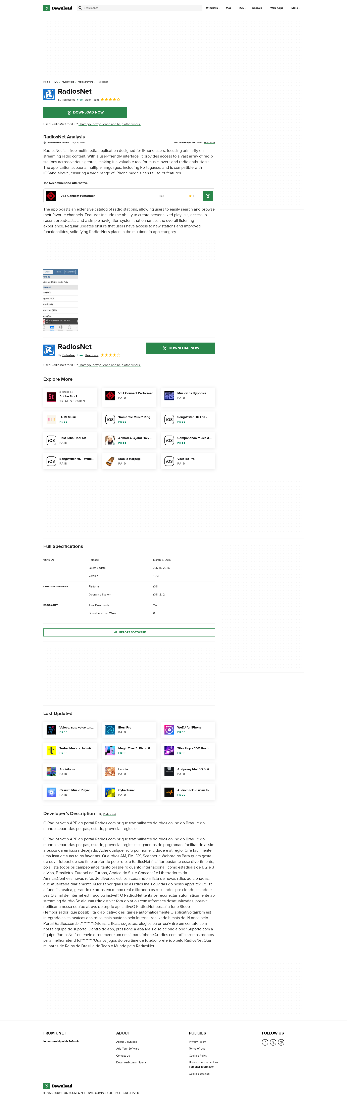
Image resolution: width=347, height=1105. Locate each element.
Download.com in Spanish (132, 1062)
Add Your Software (127, 1048)
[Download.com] (57, 8)
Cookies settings (199, 1073)
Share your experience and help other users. (110, 124)
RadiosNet (75, 91)
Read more (209, 142)
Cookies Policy (198, 1055)
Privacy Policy (197, 1042)
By (66, 99)
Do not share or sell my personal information (203, 1064)
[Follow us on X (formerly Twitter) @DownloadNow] (273, 1042)
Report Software (132, 632)
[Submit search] (80, 8)
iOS (241, 8)
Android (257, 8)
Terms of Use (197, 1048)
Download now (88, 112)
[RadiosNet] (49, 94)
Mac (228, 8)
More (294, 8)
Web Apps (276, 8)
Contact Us (123, 1055)
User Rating (92, 99)
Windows (212, 8)
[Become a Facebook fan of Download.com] (265, 1042)
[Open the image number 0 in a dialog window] (60, 300)
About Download (126, 1042)
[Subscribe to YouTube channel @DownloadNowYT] (281, 1042)
